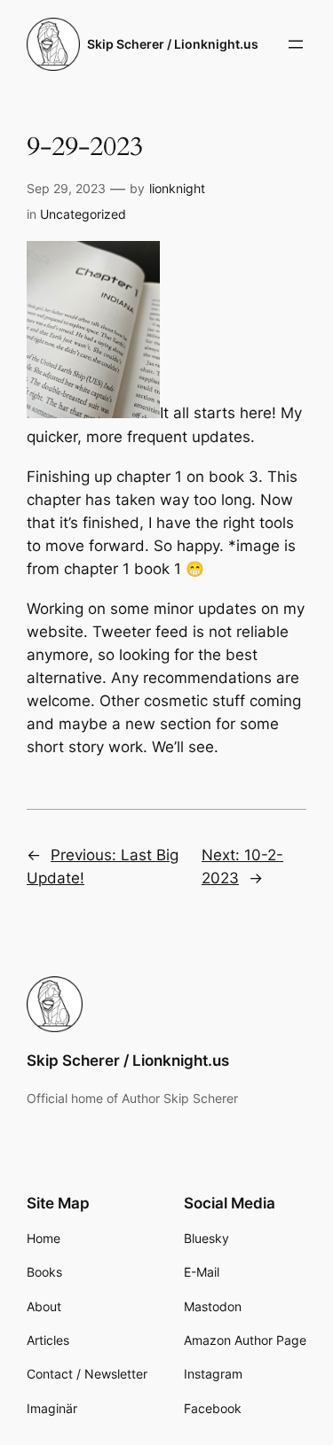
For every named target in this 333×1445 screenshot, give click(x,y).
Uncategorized (83, 213)
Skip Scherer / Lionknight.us (172, 43)
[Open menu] (295, 44)
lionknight (177, 188)
